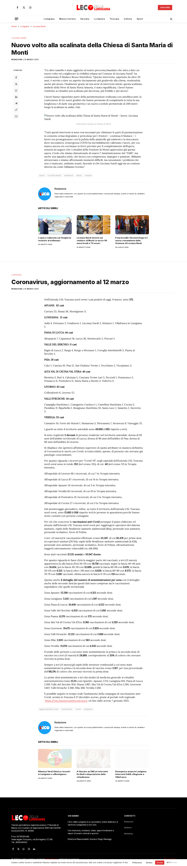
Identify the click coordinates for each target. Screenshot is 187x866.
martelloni (68, 175)
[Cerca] (171, 19)
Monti (79, 175)
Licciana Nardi (19, 38)
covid (78, 709)
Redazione (17, 59)
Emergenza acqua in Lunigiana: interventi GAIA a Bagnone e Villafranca (131, 774)
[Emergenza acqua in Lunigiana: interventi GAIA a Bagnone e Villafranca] (132, 758)
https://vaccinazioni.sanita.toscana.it (66, 700)
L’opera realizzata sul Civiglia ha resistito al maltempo (54, 239)
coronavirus (66, 709)
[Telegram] (16, 103)
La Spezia (99, 19)
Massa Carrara (67, 19)
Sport (140, 19)
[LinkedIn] (16, 97)
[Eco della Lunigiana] (93, 7)
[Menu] (16, 19)
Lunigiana (49, 19)
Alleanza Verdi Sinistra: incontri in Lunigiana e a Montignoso (54, 772)
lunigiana (88, 709)
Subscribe (165, 7)
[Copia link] (16, 109)
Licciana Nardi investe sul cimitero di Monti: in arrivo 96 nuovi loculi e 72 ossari (92, 240)
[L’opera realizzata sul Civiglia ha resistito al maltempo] (55, 224)
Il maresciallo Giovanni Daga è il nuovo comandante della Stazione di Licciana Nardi (131, 240)
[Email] (16, 116)
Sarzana (84, 19)
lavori (41, 175)
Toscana (114, 19)
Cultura (128, 19)
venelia (88, 175)
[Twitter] (16, 84)
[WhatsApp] (16, 90)
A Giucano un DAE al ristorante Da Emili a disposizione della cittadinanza (92, 774)
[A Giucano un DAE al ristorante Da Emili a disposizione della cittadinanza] (93, 758)
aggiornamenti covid (48, 709)
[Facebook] (16, 77)
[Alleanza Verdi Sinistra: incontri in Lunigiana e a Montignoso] (55, 758)
